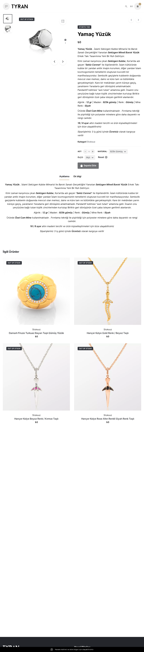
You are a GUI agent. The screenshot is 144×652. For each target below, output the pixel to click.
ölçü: (80, 157)
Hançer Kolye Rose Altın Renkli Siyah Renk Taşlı (107, 418)
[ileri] (138, 20)
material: (102, 151)
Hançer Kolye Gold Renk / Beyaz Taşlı (108, 333)
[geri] (131, 20)
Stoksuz (91, 141)
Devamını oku (36, 339)
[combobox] (118, 151)
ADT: (80, 151)
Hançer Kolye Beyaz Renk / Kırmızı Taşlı (36, 418)
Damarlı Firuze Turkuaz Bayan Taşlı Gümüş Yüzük (36, 333)
